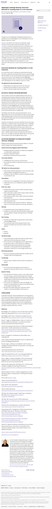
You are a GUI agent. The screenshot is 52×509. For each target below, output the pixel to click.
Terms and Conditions (12, 506)
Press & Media (32, 488)
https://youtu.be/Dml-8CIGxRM (22, 313)
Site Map (25, 506)
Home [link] (11, 2)
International (17, 488)
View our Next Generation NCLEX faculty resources (14, 432)
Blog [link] (38, 2)
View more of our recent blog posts (10, 434)
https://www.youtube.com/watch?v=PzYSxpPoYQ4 (17, 355)
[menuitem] (11, 2)
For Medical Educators (43, 25)
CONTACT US (4, 485)
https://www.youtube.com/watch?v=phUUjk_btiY (13, 406)
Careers (11, 488)
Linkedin (40, 30)
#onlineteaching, (6, 476)
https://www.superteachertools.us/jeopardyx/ (12, 351)
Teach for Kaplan (41, 488)
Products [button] (16, 2)
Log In (9, 485)
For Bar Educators (42, 27)
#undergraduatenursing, (7, 475)
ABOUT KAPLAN (4, 488)
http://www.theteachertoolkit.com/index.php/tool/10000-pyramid (17, 382)
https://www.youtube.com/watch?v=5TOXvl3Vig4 (20, 317)
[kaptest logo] (4, 2)
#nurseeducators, (6, 473)
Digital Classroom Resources (42, 21)
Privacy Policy (20, 506)
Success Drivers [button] (24, 2)
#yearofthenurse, (6, 470)
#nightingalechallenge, (7, 471)
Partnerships (24, 488)
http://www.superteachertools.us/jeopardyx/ (12, 386)
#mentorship (13, 476)
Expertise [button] (32, 2)
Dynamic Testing (12, 378)
